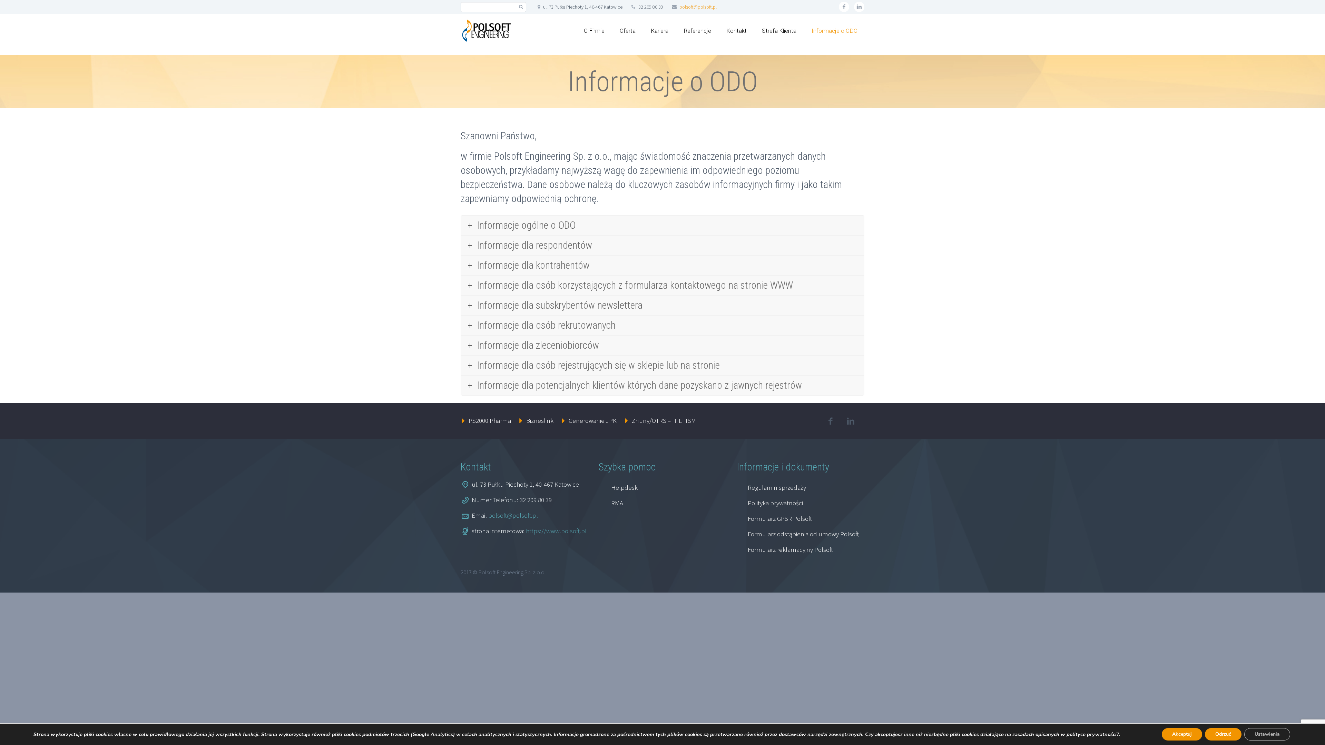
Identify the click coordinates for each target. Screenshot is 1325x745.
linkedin (859, 7)
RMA (617, 503)
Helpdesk (624, 487)
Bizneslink (539, 420)
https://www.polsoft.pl (556, 531)
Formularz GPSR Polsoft (780, 518)
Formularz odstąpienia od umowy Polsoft (803, 534)
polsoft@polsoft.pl (698, 7)
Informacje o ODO (834, 30)
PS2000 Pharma (490, 420)
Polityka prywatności (775, 503)
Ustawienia (1267, 734)
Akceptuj (1182, 734)
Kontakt (736, 30)
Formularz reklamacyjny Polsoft (790, 549)
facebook (844, 7)
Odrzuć (1223, 734)
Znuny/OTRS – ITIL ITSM (664, 420)
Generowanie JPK (593, 420)
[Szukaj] (521, 7)
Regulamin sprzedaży (777, 487)
